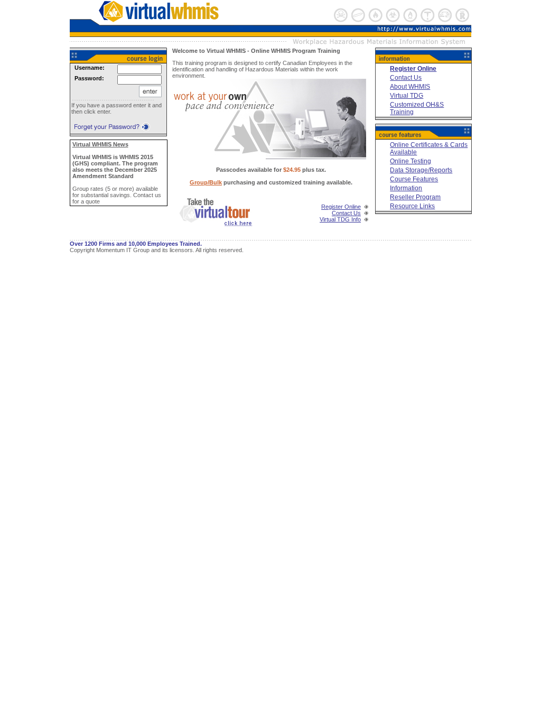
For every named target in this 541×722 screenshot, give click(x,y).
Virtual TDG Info (340, 219)
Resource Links (412, 206)
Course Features (414, 179)
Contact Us (346, 213)
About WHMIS (410, 86)
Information (406, 188)
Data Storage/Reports (421, 170)
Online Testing (410, 161)
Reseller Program (415, 197)
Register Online (341, 206)
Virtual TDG (406, 95)
